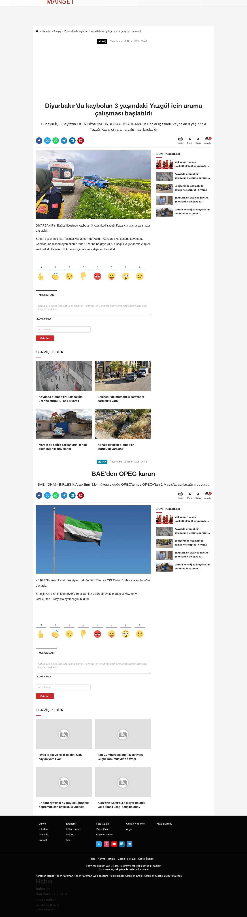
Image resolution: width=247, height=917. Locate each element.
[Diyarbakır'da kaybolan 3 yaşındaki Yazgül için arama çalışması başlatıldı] (93, 184)
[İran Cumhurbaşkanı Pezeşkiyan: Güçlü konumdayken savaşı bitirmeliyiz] (123, 734)
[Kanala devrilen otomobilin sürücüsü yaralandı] (123, 424)
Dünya (42, 823)
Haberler (46, 31)
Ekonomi (71, 823)
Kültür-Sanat (73, 829)
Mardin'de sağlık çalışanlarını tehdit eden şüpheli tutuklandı (63, 446)
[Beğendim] (41, 270)
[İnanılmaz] (125, 270)
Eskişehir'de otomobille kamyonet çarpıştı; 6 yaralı (121, 398)
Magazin (43, 834)
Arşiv (129, 829)
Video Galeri (103, 829)
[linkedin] (72, 140)
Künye (101, 858)
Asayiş (57, 31)
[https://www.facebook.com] (114, 844)
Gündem (43, 829)
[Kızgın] (97, 270)
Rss (93, 858)
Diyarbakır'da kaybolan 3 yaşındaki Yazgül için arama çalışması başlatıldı (103, 31)
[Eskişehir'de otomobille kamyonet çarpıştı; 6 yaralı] (123, 376)
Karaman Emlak (134, 875)
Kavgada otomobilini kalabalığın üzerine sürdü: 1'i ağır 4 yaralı (61, 398)
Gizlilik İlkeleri (146, 858)
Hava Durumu (164, 823)
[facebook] (39, 140)
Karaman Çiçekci (153, 875)
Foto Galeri (102, 823)
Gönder (45, 338)
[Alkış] (55, 270)
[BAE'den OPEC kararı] (93, 539)
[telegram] (64, 140)
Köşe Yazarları (104, 834)
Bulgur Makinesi (173, 875)
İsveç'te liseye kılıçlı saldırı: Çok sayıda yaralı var (60, 756)
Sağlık (69, 834)
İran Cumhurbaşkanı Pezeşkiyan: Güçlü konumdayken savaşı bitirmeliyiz (120, 757)
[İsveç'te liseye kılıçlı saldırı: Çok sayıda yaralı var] (64, 734)
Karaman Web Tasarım (95, 875)
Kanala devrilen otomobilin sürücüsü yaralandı (116, 446)
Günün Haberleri (135, 823)
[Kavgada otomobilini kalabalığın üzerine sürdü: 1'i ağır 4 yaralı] (64, 376)
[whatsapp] (55, 140)
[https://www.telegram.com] (129, 844)
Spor (68, 839)
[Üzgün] (140, 270)
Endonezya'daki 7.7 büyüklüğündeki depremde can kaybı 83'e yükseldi (64, 804)
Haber (58, 875)
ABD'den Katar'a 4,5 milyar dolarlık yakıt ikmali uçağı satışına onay (121, 804)
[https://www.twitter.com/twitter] (98, 844)
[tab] (46, 295)
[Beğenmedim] (83, 270)
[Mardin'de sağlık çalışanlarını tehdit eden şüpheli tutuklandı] (64, 424)
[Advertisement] (123, 73)
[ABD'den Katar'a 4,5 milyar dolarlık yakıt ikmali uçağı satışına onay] (123, 782)
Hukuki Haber (116, 875)
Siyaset (43, 839)
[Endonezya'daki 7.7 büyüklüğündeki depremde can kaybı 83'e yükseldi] (64, 782)
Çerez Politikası (127, 858)
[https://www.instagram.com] (106, 844)
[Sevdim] (69, 270)
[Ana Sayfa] (37, 31)
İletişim (112, 858)
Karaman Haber (45, 875)
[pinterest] (80, 140)
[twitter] (47, 140)
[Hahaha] (111, 270)
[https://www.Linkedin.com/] (122, 844)
